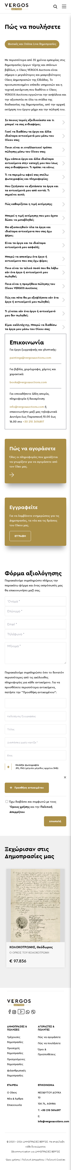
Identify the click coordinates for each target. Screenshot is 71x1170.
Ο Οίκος (12, 1092)
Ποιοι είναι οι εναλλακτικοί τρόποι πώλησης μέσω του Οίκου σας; (28, 149)
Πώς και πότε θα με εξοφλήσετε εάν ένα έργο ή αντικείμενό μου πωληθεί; (32, 299)
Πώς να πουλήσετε (49, 1043)
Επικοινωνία (14, 1105)
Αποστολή (55, 821)
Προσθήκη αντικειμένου (29, 787)
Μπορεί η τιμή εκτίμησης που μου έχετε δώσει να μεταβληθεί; (31, 218)
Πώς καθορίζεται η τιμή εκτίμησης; (28, 204)
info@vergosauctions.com (27, 407)
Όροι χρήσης (13, 1159)
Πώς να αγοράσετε (49, 1037)
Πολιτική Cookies (55, 1159)
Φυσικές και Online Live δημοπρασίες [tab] (32, 44)
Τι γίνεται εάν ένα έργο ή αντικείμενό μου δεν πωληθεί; (30, 313)
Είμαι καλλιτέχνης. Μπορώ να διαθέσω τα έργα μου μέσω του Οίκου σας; (31, 327)
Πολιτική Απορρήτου (33, 1159)
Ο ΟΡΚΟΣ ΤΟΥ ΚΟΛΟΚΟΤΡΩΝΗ (29, 953)
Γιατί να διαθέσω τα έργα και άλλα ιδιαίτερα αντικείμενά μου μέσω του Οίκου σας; (29, 136)
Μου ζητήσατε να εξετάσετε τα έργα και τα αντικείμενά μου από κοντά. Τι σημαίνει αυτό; (31, 190)
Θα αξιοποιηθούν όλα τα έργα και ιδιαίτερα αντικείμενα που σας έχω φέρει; (28, 231)
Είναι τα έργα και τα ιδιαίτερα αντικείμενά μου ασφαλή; (25, 245)
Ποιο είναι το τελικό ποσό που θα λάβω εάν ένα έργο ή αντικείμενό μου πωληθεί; (31, 272)
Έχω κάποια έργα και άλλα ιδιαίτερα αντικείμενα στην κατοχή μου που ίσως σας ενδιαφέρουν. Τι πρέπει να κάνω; (31, 163)
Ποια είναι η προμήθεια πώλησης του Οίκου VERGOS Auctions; (30, 286)
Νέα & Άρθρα (15, 1099)
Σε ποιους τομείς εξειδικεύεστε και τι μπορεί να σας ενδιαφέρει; (29, 122)
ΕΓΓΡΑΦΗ (20, 536)
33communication (20, 1151)
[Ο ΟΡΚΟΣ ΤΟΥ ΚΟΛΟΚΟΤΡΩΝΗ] (35, 905)
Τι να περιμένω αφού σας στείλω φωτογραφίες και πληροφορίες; (27, 177)
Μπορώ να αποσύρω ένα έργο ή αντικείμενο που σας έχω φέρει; (26, 259)
